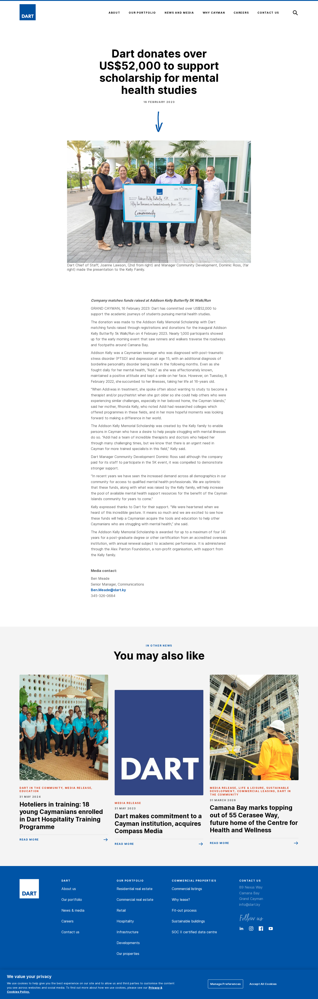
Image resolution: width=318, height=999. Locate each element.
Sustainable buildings (188, 921)
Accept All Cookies (263, 983)
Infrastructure (127, 932)
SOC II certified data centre (194, 932)
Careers (67, 921)
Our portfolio (71, 899)
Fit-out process (184, 910)
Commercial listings (187, 889)
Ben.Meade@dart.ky (108, 590)
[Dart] (29, 889)
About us (68, 889)
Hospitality (125, 921)
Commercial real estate (135, 899)
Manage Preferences (225, 983)
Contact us (70, 932)
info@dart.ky (249, 904)
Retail (121, 910)
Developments (128, 943)
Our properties (128, 953)
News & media (72, 910)
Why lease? (181, 899)
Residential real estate (135, 889)
